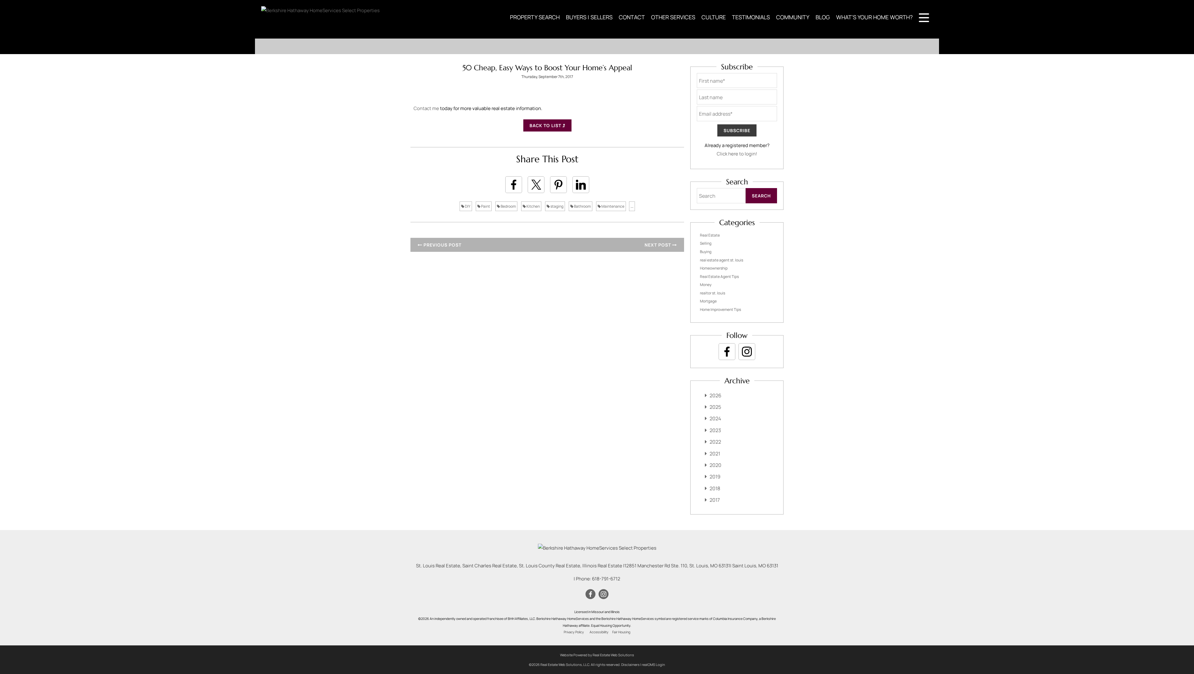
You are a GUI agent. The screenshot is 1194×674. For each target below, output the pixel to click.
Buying (705, 251)
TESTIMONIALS (751, 17)
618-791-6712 (606, 578)
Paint (485, 206)
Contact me (426, 108)
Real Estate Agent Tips (719, 276)
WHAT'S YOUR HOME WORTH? (874, 17)
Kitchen (533, 206)
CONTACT (632, 17)
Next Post (658, 245)
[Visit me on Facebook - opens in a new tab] (727, 351)
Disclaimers (630, 664)
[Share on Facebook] (513, 184)
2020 (715, 465)
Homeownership (714, 268)
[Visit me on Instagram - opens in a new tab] (746, 351)
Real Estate (710, 235)
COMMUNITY (792, 17)
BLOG (823, 17)
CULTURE (713, 17)
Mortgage (708, 301)
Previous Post (441, 245)
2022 (715, 441)
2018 (715, 488)
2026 (715, 395)
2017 (715, 499)
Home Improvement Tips (720, 309)
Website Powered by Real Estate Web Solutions (597, 655)
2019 (715, 476)
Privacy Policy (574, 632)
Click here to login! (737, 153)
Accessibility (599, 632)
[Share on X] (536, 184)
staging (556, 206)
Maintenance (612, 206)
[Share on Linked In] (580, 184)
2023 (715, 430)
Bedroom (508, 206)
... (632, 206)
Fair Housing (621, 632)
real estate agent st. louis (721, 260)
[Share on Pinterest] (558, 184)
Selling (705, 243)
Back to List (546, 125)
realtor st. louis (712, 293)
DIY (467, 206)
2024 (715, 418)
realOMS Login (653, 664)
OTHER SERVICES (673, 17)
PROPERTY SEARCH (535, 17)
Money (705, 284)
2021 (715, 453)
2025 (715, 407)
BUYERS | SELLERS (589, 17)
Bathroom (582, 206)
